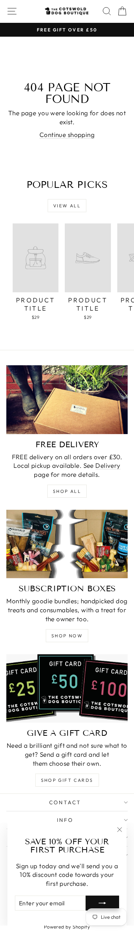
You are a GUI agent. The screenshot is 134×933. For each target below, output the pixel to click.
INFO (65, 820)
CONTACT (65, 802)
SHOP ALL (67, 491)
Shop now (67, 635)
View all (67, 205)
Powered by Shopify (67, 927)
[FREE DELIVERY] (67, 399)
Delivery (107, 465)
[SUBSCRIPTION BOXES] (67, 544)
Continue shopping (67, 134)
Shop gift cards (67, 780)
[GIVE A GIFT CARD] (67, 688)
